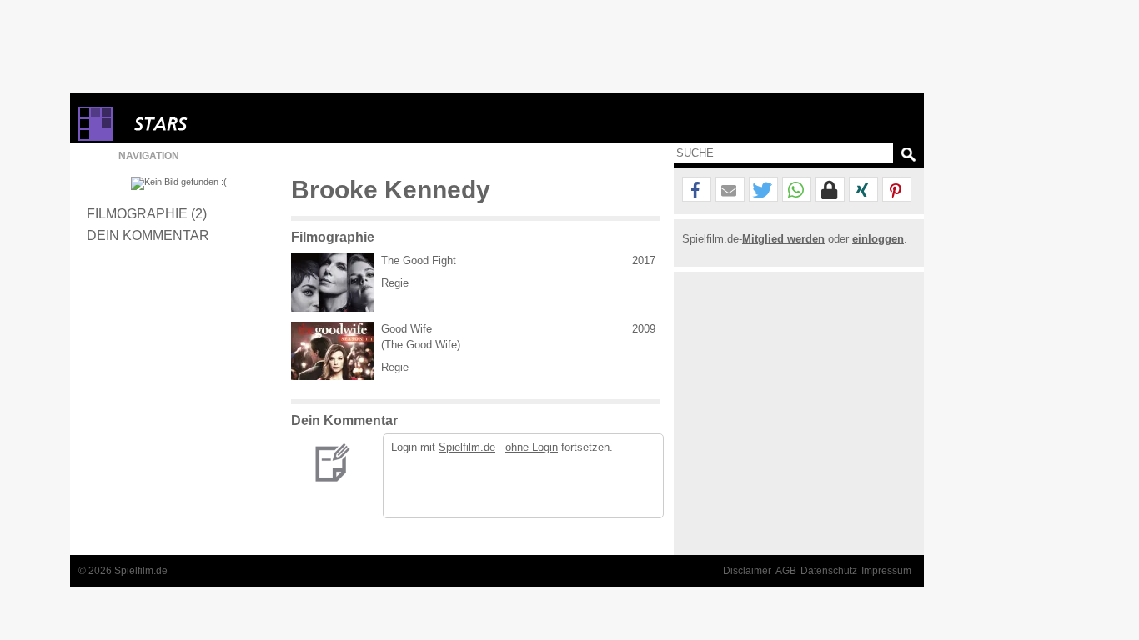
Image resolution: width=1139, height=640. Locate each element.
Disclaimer (747, 571)
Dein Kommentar (148, 235)
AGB (785, 571)
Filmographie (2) (147, 213)
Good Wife (406, 328)
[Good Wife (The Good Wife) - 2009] (332, 351)
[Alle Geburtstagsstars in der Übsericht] (220, 124)
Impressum (886, 571)
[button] (696, 190)
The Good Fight (418, 260)
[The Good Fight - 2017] (332, 282)
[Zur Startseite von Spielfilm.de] (95, 137)
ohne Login (531, 447)
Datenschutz (828, 571)
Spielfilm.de (467, 447)
